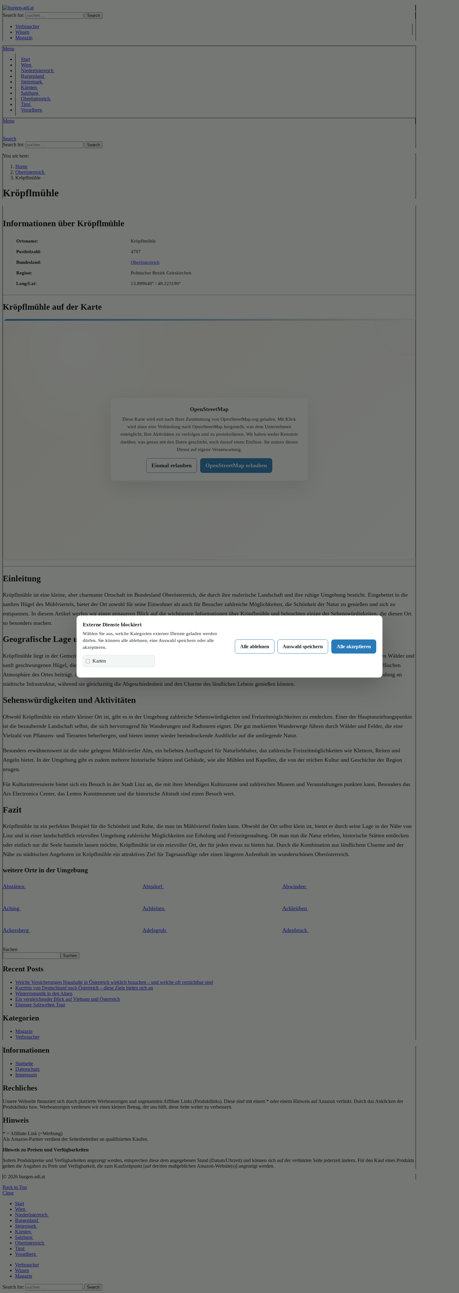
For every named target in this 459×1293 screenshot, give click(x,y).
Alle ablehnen (254, 646)
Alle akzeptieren (354, 646)
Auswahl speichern (303, 646)
